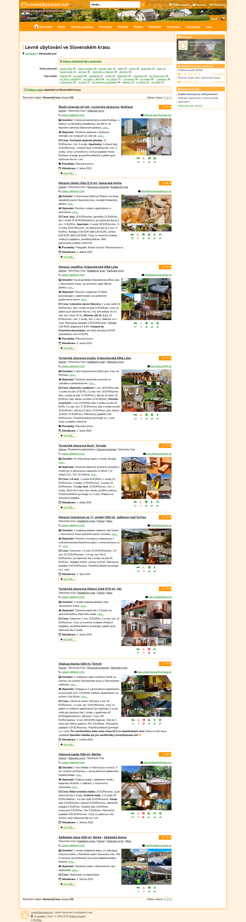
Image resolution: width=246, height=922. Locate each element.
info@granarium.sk (161, 525)
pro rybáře (156, 82)
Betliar (96, 754)
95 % (168, 183)
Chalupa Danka (75, 663)
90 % (168, 754)
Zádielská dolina (115, 837)
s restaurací (129, 79)
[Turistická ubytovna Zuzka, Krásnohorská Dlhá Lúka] (146, 390)
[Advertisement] (97, 36)
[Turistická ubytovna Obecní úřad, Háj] (146, 623)
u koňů (108, 76)
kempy (132, 69)
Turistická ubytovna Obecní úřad (87, 589)
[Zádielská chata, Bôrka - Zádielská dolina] (146, 867)
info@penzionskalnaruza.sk (156, 191)
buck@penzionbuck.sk (159, 453)
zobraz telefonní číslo (73, 115)
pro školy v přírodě (69, 79)
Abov (109, 521)
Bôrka (97, 837)
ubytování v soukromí (103, 72)
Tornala (101, 445)
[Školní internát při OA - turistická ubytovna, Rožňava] (146, 136)
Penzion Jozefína (71, 267)
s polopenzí (161, 79)
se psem (82, 82)
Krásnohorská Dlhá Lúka (101, 267)
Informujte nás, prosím (190, 105)
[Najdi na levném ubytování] (143, 4)
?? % (168, 106)
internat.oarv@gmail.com (158, 115)
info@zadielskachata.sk (158, 845)
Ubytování (45, 26)
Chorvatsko (193, 26)
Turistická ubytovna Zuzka (77, 358)
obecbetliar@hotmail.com (158, 762)
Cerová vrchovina (106, 449)
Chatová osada (74, 754)
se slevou (141, 82)
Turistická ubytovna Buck (76, 445)
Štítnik (97, 663)
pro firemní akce (157, 76)
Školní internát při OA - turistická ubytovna (89, 107)
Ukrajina (123, 26)
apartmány (146, 69)
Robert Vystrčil (77, 916)
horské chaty (66, 69)
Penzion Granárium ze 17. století (87, 517)
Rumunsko (173, 26)
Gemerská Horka (110, 183)
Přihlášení (218, 4)
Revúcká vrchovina (98, 187)
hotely (121, 69)
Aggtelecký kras (119, 187)
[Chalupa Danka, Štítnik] (146, 696)
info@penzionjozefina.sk (158, 274)
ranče (159, 69)
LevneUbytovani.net (42, 912)
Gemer (62, 110)
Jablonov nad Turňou (131, 517)
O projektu (39, 916)
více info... (68, 173)
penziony (82, 72)
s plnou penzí (66, 82)
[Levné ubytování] (25, 915)
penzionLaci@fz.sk (161, 366)
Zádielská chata (75, 837)
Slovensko (105, 26)
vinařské (64, 76)
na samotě (78, 76)
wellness (126, 82)
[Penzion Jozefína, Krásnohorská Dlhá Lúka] (146, 299)
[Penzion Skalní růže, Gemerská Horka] (146, 212)
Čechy (61, 26)
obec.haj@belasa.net (160, 597)
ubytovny (123, 72)
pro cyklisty (111, 79)
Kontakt (201, 4)
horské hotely (66, 72)
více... (106, 127)
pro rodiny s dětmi (92, 79)
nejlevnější (122, 76)
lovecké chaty (105, 69)
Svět (209, 26)
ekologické (94, 76)
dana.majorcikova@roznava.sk (154, 671)
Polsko (138, 26)
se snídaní (145, 79)
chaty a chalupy (85, 69)
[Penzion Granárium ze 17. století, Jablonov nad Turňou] (146, 546)
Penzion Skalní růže (78, 183)
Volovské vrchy (95, 110)
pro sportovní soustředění (104, 82)
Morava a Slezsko (82, 26)
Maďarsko (154, 26)
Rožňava (127, 107)
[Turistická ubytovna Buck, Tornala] (146, 478)
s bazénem (138, 76)
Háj (119, 589)
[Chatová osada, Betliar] (146, 788)
